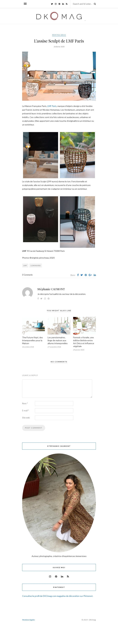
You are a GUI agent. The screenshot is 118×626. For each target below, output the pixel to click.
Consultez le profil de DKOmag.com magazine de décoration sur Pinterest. (57, 596)
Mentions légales (28, 620)
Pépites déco (59, 35)
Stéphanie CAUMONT (51, 289)
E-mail (25, 410)
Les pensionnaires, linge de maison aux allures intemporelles (58, 340)
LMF (25, 265)
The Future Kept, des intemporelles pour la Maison (32, 340)
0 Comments (27, 275)
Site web (26, 417)
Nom (25, 403)
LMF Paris (52, 106)
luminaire (36, 265)
